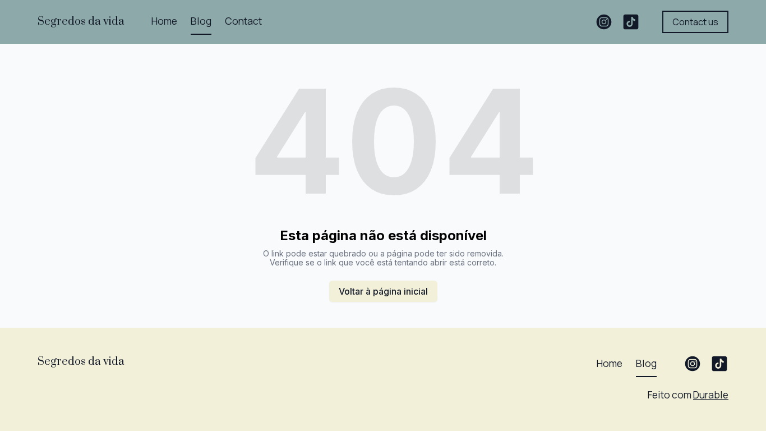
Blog (201, 20)
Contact (243, 20)
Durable (710, 394)
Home (164, 20)
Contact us (695, 22)
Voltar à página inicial (383, 291)
